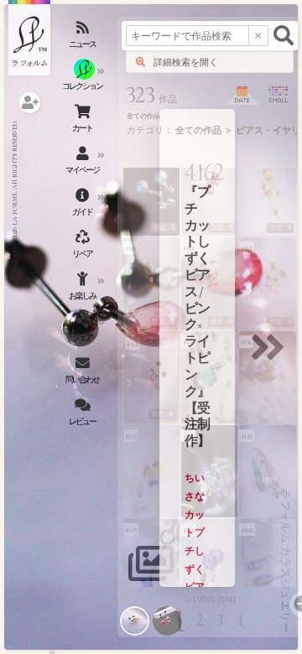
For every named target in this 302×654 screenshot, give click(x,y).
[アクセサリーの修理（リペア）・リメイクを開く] (84, 247)
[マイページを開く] (84, 163)
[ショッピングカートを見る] (84, 122)
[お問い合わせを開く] (84, 373)
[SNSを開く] (84, 331)
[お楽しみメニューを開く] (84, 289)
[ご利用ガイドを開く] (84, 205)
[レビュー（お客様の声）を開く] (84, 415)
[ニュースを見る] (84, 38)
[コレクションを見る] (84, 80)
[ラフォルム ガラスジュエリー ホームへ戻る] (29, 37)
